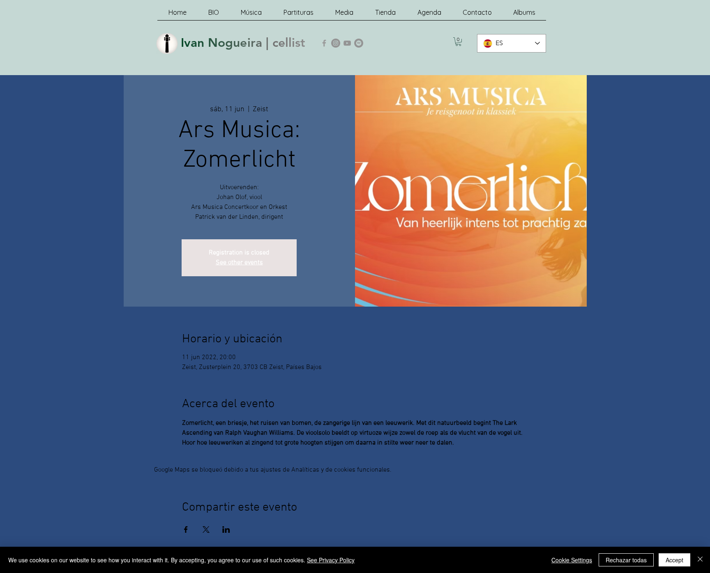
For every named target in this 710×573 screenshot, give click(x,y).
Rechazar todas (626, 560)
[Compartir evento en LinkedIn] (226, 529)
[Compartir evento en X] (206, 529)
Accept (674, 560)
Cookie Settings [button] (571, 560)
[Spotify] (358, 43)
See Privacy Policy (331, 560)
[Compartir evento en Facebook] (186, 529)
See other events (239, 263)
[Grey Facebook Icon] (324, 43)
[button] (458, 41)
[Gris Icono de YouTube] (347, 43)
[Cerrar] (700, 559)
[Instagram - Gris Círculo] (335, 43)
